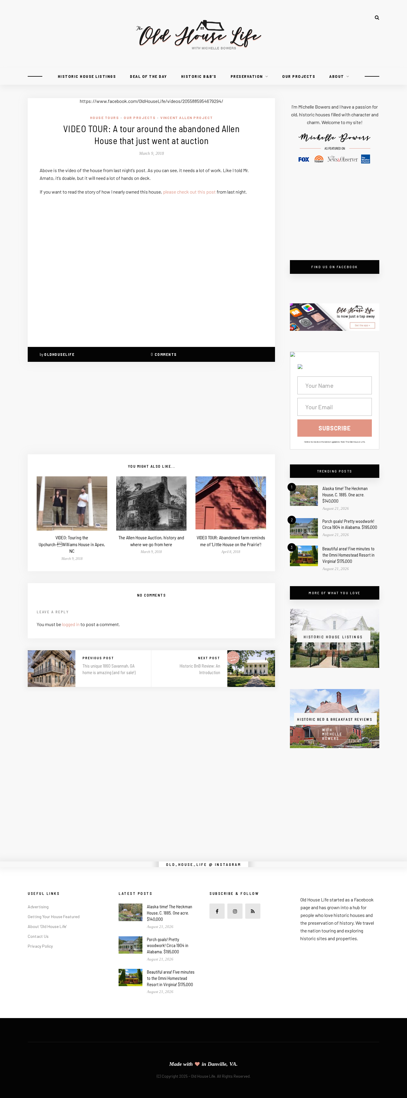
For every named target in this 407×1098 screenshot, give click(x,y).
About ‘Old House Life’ (47, 926)
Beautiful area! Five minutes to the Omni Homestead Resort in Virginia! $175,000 (348, 555)
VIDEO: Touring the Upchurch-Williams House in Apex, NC (72, 544)
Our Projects (298, 76)
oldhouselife (59, 354)
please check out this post (190, 191)
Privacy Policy (40, 946)
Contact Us (38, 936)
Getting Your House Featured (54, 916)
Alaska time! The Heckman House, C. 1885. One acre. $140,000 (345, 495)
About (336, 76)
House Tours (104, 117)
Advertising (38, 906)
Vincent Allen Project (186, 117)
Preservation (247, 76)
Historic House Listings (87, 76)
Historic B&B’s (199, 76)
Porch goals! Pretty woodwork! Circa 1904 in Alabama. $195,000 (167, 946)
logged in (71, 624)
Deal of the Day (148, 76)
